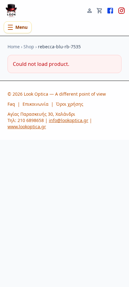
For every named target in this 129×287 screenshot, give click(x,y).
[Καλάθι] (99, 10)
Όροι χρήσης (69, 104)
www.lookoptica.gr (27, 127)
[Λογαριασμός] (89, 10)
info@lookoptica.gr (68, 120)
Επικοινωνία (36, 104)
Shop (28, 47)
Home (14, 47)
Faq (11, 104)
